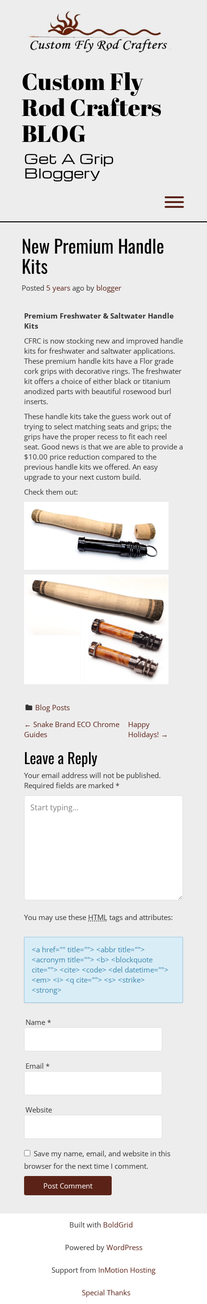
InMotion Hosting (126, 1270)
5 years (58, 288)
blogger (108, 288)
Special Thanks (106, 1292)
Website (39, 1109)
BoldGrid (118, 1224)
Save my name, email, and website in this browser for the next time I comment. (97, 1160)
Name (38, 1022)
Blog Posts (52, 707)
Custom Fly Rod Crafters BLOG (91, 107)
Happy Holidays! (148, 729)
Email (38, 1066)
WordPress (124, 1247)
